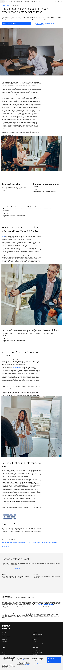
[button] (58, 1)
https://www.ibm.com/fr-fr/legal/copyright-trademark (44, 604)
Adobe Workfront (16, 367)
